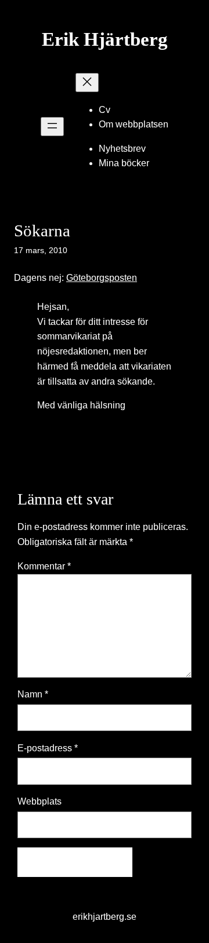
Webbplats (39, 801)
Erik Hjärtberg (105, 39)
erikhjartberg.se (104, 916)
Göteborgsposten (101, 277)
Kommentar (44, 566)
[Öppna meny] (52, 126)
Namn (32, 694)
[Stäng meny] (87, 82)
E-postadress (47, 748)
